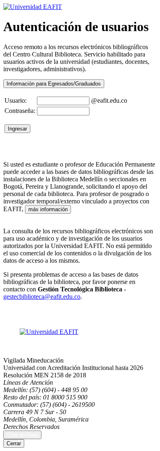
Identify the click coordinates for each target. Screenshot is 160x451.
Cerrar (14, 443)
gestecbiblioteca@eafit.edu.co (41, 296)
